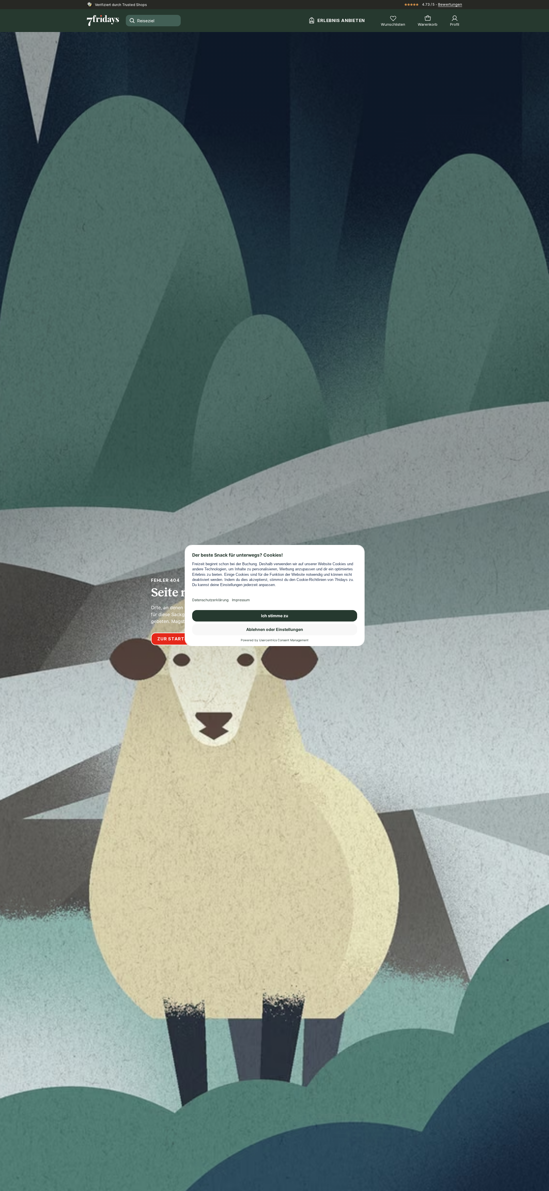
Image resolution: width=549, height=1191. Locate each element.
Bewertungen (450, 4)
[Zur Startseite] (103, 20)
